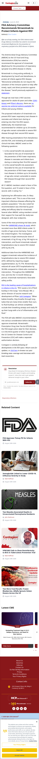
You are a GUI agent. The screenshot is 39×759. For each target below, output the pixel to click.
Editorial (20, 665)
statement (5, 93)
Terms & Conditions (19, 674)
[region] (19, 739)
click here (14, 350)
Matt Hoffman (9, 479)
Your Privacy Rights (19, 676)
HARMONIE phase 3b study (19, 225)
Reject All (19, 750)
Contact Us (19, 667)
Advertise (19, 663)
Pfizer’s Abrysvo (17, 103)
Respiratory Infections (9, 398)
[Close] (37, 722)
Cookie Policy (33, 741)
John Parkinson (9, 517)
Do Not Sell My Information (19, 670)
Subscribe (28, 382)
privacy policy (7, 387)
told (25, 296)
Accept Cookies (19, 755)
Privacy (19, 672)
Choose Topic (17, 8)
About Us (19, 661)
